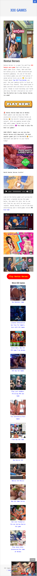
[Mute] (27, 191)
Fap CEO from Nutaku (20, 80)
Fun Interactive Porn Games (18, 418)
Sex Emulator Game (18, 302)
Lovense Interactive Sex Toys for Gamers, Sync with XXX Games (18, 325)
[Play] (6, 191)
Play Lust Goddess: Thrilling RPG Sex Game (18, 394)
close (32, 559)
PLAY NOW (6, 210)
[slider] (17, 191)
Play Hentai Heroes (18, 276)
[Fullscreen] (31, 191)
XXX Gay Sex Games (18, 371)
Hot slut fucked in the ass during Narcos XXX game (17, 524)
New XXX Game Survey (18, 501)
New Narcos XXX (18, 460)
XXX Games (18, 10)
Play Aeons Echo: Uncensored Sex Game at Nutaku (18, 549)
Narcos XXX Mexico (18, 480)
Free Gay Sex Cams (18, 439)
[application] (18, 185)
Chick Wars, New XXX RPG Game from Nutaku (18, 349)
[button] (18, 185)
